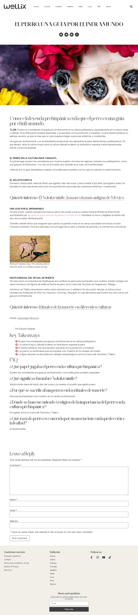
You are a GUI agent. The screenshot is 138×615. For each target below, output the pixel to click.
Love (90, 7)
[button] (131, 6)
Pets (99, 7)
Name (13, 499)
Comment (15, 465)
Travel (36, 7)
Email (13, 510)
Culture (47, 7)
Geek (81, 7)
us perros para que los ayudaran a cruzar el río (55, 215)
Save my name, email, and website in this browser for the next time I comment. (52, 532)
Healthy (70, 7)
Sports (108, 7)
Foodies (58, 7)
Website (14, 521)
